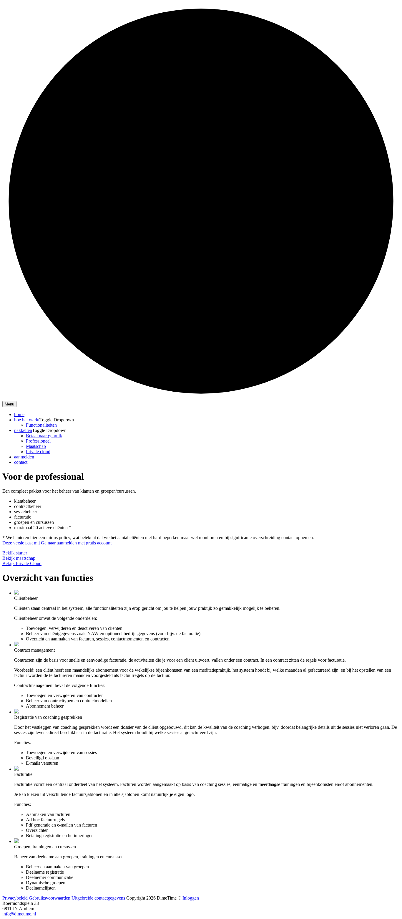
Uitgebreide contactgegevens (98, 897)
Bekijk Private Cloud (21, 563)
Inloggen (190, 897)
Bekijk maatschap (18, 558)
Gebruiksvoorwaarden (49, 897)
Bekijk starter (14, 552)
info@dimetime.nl (19, 913)
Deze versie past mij (21, 542)
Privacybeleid (15, 897)
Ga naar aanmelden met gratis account (76, 542)
